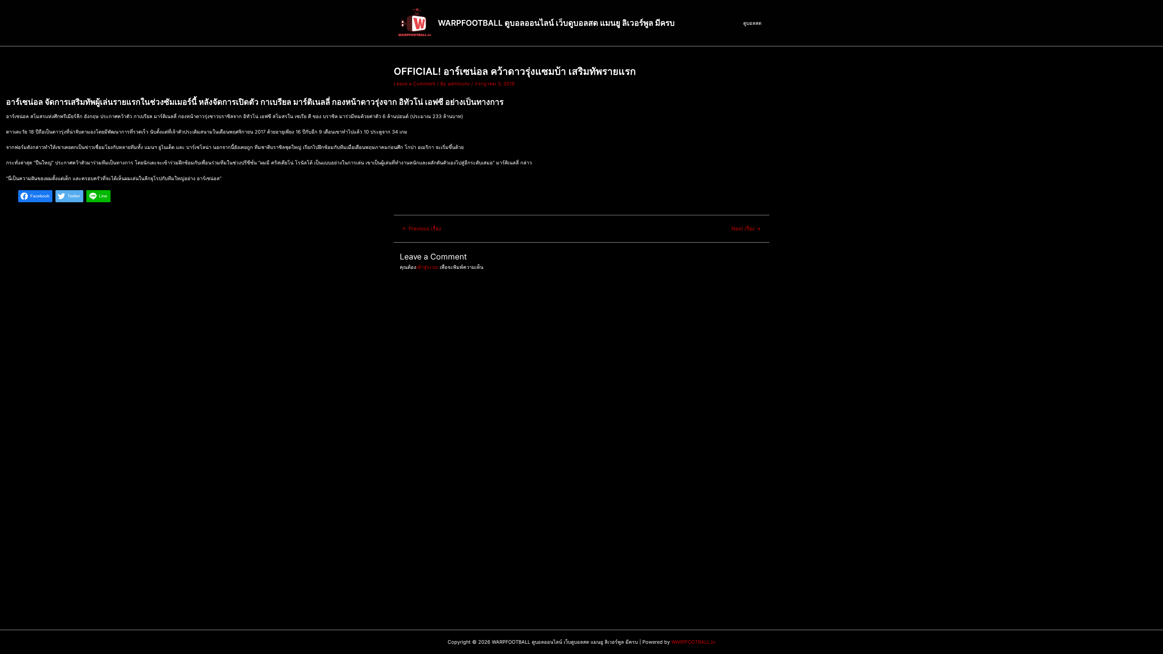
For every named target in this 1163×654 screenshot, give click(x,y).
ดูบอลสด (752, 23)
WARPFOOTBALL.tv (693, 642)
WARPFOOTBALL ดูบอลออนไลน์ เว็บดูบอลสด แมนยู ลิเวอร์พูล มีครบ (556, 23)
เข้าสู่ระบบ (427, 267)
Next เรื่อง (746, 228)
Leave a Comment (415, 84)
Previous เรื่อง (421, 228)
